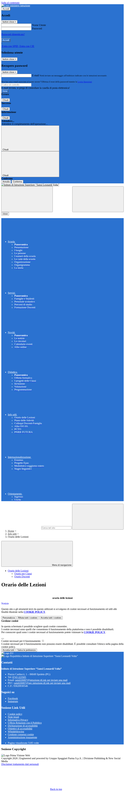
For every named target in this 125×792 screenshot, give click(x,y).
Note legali (13, 717)
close (5, 214)
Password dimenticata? (13, 34)
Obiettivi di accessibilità (20, 728)
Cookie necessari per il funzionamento (21, 641)
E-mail (35, 75)
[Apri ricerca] (98, 199)
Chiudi (5, 100)
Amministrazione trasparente (22, 737)
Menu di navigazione (61, 565)
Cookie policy (15, 714)
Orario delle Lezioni (18, 570)
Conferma (17, 181)
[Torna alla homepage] (62, 184)
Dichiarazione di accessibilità (23, 725)
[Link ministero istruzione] (15, 5)
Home (11, 531)
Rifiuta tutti (27, 618)
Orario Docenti (22, 576)
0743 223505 (19, 677)
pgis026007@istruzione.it (41, 680)
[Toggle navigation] (27, 199)
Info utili (12, 533)
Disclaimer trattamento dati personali (20, 764)
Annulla (6, 181)
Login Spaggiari (85, 81)
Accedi (6, 9)
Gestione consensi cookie (21, 734)
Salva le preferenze (26, 650)
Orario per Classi (23, 573)
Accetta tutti (51, 618)
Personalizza (9, 618)
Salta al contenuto (10, 2)
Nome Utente (39, 25)
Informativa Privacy (18, 719)
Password (37, 28)
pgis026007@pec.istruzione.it (42, 683)
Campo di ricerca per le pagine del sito (21, 527)
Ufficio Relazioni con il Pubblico (25, 722)
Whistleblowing (16, 731)
